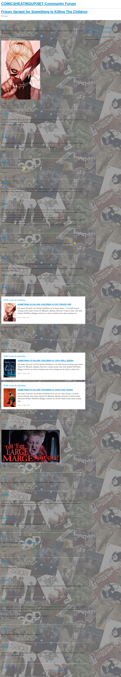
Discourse (98, 37)
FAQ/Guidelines (108, 27)
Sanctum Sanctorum (30, 542)
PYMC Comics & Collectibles (15, 300)
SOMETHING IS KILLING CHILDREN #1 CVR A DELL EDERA (46, 360)
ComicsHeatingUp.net (60, 670)
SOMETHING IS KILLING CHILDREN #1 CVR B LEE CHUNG (45, 390)
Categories (96, 27)
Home (87, 27)
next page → (6, 667)
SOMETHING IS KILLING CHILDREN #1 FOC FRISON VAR (44, 304)
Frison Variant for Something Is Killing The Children (44, 12)
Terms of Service (91, 32)
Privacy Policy (105, 32)
